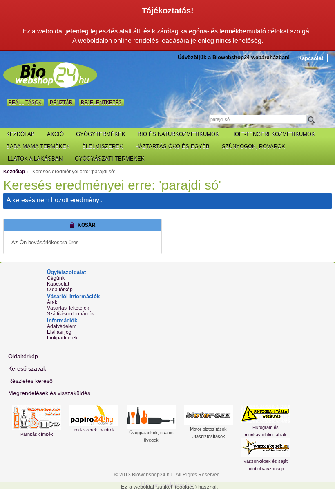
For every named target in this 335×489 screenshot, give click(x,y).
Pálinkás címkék (36, 434)
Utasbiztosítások (208, 436)
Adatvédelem (61, 326)
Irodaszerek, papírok (94, 429)
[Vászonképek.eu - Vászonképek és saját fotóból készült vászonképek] (265, 447)
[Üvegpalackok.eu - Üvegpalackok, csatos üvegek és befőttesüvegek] (151, 417)
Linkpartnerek (62, 338)
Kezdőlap (14, 171)
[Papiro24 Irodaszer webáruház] (93, 415)
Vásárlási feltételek (68, 308)
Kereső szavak (27, 368)
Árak (52, 302)
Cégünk (56, 278)
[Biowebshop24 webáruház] (50, 75)
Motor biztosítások (208, 428)
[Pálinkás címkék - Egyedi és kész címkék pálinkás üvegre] (36, 417)
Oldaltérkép (60, 290)
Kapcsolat (310, 58)
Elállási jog (59, 332)
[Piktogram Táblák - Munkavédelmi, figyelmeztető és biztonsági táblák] (265, 414)
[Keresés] (314, 119)
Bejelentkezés (101, 102)
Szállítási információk (70, 314)
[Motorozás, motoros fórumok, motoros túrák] (208, 415)
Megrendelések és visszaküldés (49, 393)
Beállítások (25, 102)
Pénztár (61, 102)
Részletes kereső (30, 380)
